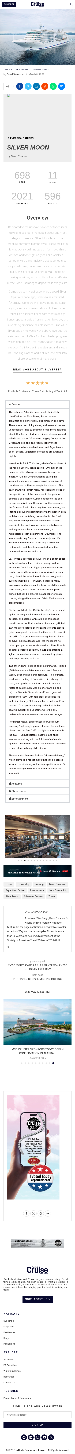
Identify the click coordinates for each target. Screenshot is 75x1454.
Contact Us (9, 1382)
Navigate (11, 1314)
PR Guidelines (10, 1365)
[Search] (71, 4)
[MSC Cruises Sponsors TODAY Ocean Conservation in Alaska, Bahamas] (37, 1022)
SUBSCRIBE (9, 4)
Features (17, 783)
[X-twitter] (51, 1437)
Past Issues (9, 1332)
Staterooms (19, 791)
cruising (39, 884)
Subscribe (8, 1321)
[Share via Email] (61, 86)
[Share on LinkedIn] (36, 86)
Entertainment (20, 798)
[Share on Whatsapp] (53, 86)
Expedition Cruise (15, 890)
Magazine (8, 1326)
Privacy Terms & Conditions (17, 1398)
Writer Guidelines (12, 1371)
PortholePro (9, 1344)
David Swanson (15, 74)
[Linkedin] (31, 1437)
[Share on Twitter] (28, 86)
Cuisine (16, 404)
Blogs (6, 1338)
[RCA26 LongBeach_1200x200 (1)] (37, 1240)
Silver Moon (12, 896)
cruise (9, 884)
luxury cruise (37, 890)
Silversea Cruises (33, 896)
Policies (10, 1391)
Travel (51, 896)
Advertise (8, 1359)
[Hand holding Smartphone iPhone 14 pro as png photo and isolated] (33, 1096)
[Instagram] (37, 1437)
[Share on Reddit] (44, 86)
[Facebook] (24, 1437)
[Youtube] (44, 1437)
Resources (8, 1377)
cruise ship (23, 884)
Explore (10, 1352)
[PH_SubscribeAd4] (37, 867)
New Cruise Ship (58, 890)
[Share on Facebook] (19, 86)
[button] (37, 404)
